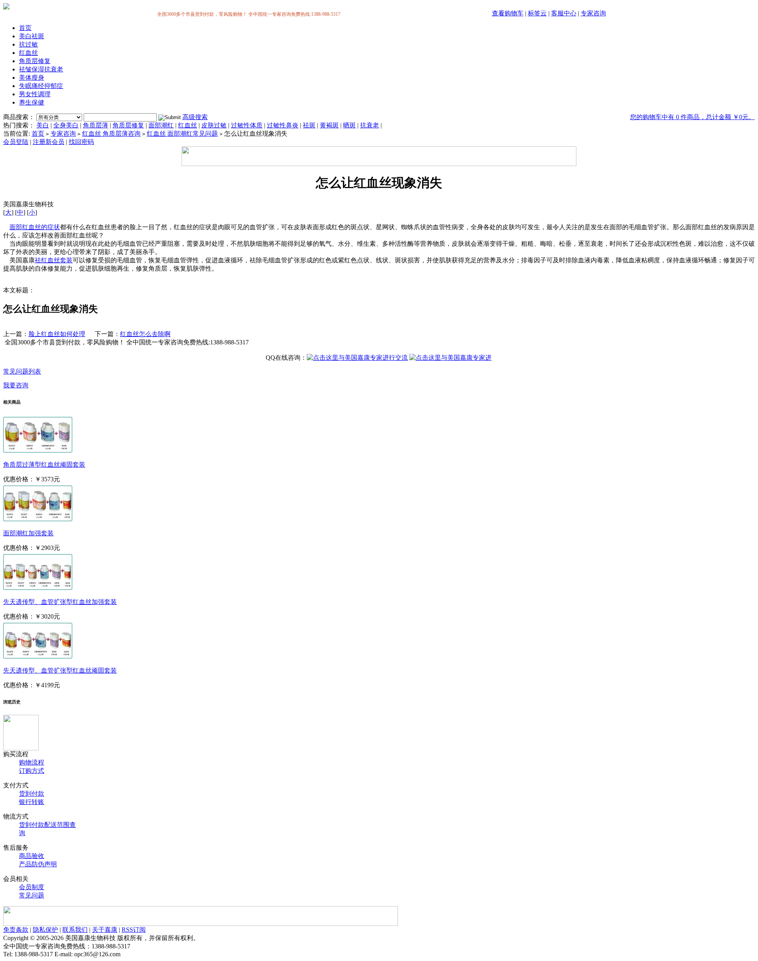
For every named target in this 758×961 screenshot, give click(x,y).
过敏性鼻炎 (282, 125)
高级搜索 (195, 117)
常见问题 (31, 895)
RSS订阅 (134, 929)
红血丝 (28, 52)
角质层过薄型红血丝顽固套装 (44, 464)
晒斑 (349, 125)
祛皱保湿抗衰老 (41, 69)
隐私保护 (45, 929)
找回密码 (81, 141)
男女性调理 (35, 94)
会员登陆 (15, 141)
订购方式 (31, 770)
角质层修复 (35, 61)
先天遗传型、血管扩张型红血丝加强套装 (60, 601)
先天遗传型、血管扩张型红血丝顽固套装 (60, 670)
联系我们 (75, 929)
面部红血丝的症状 (34, 227)
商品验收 (31, 856)
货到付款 (31, 793)
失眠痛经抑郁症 (41, 85)
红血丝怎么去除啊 (145, 334)
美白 (42, 125)
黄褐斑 (329, 125)
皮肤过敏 (214, 125)
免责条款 (15, 929)
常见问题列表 (22, 371)
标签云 (537, 13)
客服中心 (563, 13)
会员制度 (31, 887)
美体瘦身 (31, 77)
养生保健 (31, 102)
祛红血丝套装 (54, 260)
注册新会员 (48, 141)
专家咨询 (593, 13)
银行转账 (31, 801)
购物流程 (31, 762)
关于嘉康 (104, 929)
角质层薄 (95, 125)
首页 (25, 27)
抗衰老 (369, 125)
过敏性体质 (247, 125)
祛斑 (309, 125)
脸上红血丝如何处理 (56, 334)
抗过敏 (28, 44)
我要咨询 (15, 385)
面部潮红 (161, 125)
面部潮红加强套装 (28, 533)
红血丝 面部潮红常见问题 (182, 133)
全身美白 (66, 125)
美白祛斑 (31, 36)
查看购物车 (507, 13)
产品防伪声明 (38, 864)
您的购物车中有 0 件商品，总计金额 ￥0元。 (692, 117)
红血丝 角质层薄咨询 (111, 133)
